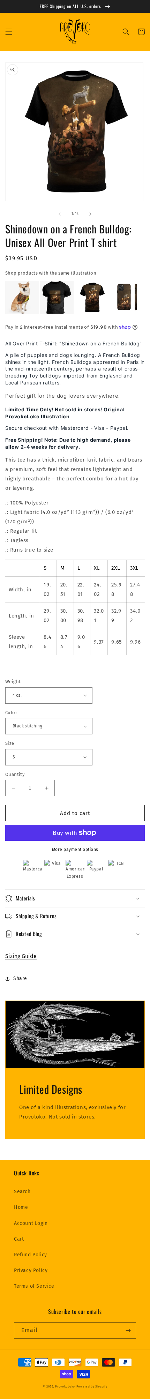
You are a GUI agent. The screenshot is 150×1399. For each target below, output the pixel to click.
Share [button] (20, 978)
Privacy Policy (30, 1270)
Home (21, 1207)
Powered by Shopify (91, 1386)
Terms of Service (34, 1286)
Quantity (14, 774)
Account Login (31, 1223)
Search (22, 1192)
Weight (13, 681)
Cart (19, 1239)
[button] (8, 31)
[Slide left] (59, 214)
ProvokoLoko (65, 1386)
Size (9, 743)
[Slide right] (90, 214)
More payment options (75, 849)
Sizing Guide (21, 956)
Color (11, 712)
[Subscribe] (128, 1330)
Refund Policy (30, 1255)
